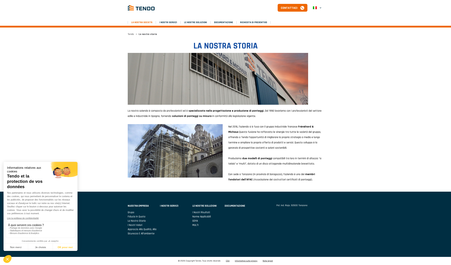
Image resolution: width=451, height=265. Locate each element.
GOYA (195, 221)
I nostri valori (135, 225)
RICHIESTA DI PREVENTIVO (253, 22)
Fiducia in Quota (136, 216)
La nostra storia (137, 221)
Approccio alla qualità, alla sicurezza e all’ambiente (142, 231)
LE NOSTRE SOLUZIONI (195, 22)
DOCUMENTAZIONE (223, 22)
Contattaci (289, 8)
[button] (317, 7)
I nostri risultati (201, 212)
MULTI (195, 225)
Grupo (131, 212)
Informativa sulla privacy (246, 261)
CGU (228, 261)
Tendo (131, 34)
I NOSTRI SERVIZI (168, 22)
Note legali (268, 261)
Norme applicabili (201, 216)
